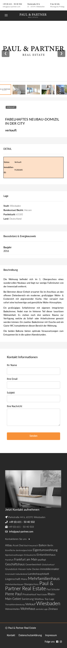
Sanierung (28, 599)
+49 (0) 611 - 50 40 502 (12, 4)
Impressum (51, 635)
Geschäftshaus (15, 564)
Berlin (50, 545)
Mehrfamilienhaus (44, 579)
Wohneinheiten (12, 609)
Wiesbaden (48, 603)
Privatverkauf (29, 594)
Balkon (43, 545)
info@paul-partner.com (11, 7)
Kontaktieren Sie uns (16, 539)
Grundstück (11, 569)
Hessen (22, 569)
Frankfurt (9, 560)
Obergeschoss (31, 584)
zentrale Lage (42, 609)
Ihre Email (12, 379)
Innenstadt (10, 574)
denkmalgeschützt (24, 550)
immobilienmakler (49, 569)
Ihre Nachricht (14, 406)
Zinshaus (53, 609)
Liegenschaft (12, 579)
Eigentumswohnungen (14, 555)
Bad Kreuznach (31, 545)
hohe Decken (33, 569)
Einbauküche (30, 555)
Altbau (8, 545)
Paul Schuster (53, 590)
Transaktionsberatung (15, 604)
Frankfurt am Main (25, 559)
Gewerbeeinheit (33, 565)
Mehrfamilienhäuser (14, 584)
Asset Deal (18, 545)
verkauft (11, 107)
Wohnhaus (27, 609)
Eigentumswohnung (45, 550)
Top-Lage (49, 599)
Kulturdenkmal (21, 574)
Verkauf (30, 604)
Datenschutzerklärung (30, 635)
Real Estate (42, 594)
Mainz (24, 579)
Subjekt (11, 393)
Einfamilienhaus (46, 554)
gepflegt (42, 560)
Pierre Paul (13, 594)
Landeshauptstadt (38, 574)
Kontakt (11, 635)
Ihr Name (12, 365)
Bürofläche (10, 550)
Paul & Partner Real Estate (29, 586)
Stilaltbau (39, 599)
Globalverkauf (48, 565)
